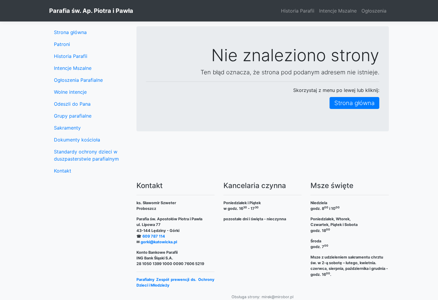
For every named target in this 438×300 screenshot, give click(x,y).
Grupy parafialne (72, 116)
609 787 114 (153, 236)
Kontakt (62, 171)
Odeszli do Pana (72, 104)
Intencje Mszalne (338, 11)
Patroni (62, 44)
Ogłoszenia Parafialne (78, 80)
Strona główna (354, 103)
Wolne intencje (70, 92)
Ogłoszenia (373, 11)
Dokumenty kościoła (77, 140)
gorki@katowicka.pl (159, 242)
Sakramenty (67, 128)
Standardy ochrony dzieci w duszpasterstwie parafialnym (86, 155)
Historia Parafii (297, 11)
